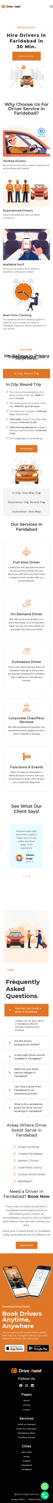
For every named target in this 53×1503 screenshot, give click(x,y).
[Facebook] (20, 1385)
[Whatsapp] (45, 1486)
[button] (23, 876)
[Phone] (45, 1495)
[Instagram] (26, 1385)
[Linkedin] (32, 1385)
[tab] (26, 373)
